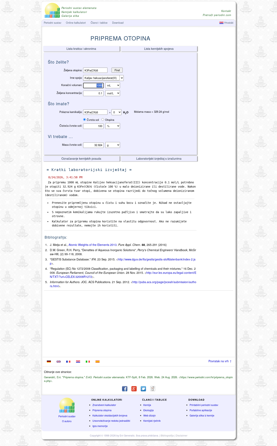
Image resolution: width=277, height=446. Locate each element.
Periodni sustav (66, 416)
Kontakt (226, 11)
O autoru (67, 421)
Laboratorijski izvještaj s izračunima (158, 158)
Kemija (147, 405)
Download (117, 22)
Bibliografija (167, 435)
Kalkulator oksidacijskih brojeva (109, 415)
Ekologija (148, 410)
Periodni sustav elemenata (79, 8)
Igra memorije (100, 426)
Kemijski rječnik (152, 420)
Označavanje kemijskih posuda (81, 158)
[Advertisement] (216, 108)
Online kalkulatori (76, 22)
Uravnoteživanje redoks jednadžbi (111, 420)
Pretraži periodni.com (217, 15)
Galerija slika (70, 16)
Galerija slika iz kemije (202, 415)
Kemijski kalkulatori (74, 12)
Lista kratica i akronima (81, 49)
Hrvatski (228, 22)
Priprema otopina (102, 410)
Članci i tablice (99, 22)
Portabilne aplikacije (201, 410)
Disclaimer (181, 435)
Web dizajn (149, 415)
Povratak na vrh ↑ (220, 361)
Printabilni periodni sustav (204, 405)
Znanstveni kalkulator (104, 405)
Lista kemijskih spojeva (159, 49)
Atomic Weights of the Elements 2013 (93, 245)
